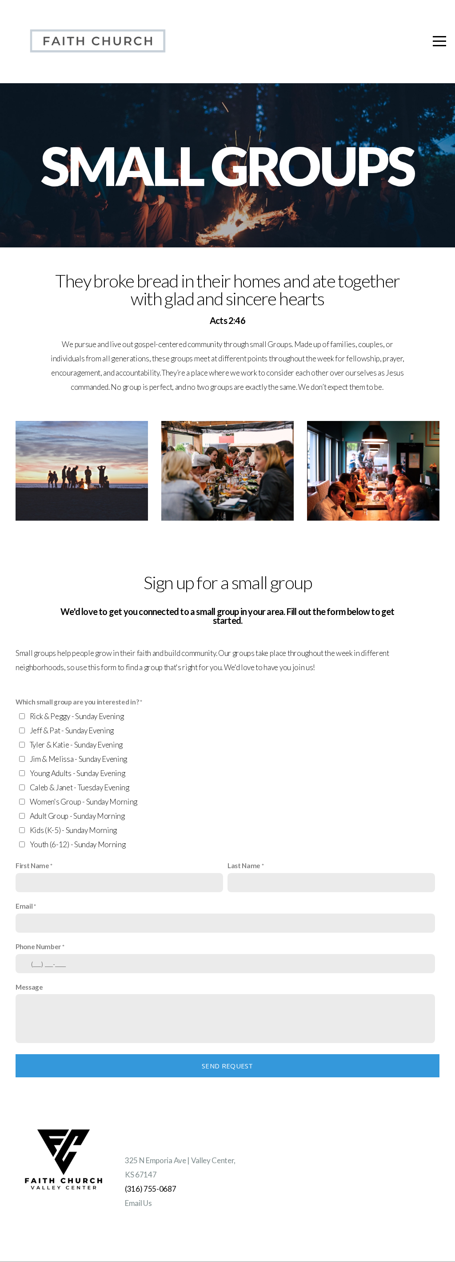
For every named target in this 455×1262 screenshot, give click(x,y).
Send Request (227, 1065)
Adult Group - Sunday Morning (77, 816)
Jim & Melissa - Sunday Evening (78, 759)
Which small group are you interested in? (77, 702)
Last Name (244, 866)
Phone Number (38, 946)
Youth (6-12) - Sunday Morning (78, 844)
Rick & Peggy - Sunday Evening (77, 716)
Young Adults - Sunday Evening (77, 773)
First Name (32, 866)
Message (29, 987)
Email (24, 906)
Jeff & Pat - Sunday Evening (72, 730)
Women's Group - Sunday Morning (83, 801)
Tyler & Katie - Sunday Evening (76, 744)
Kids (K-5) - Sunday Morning (73, 830)
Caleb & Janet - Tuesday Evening (79, 787)
